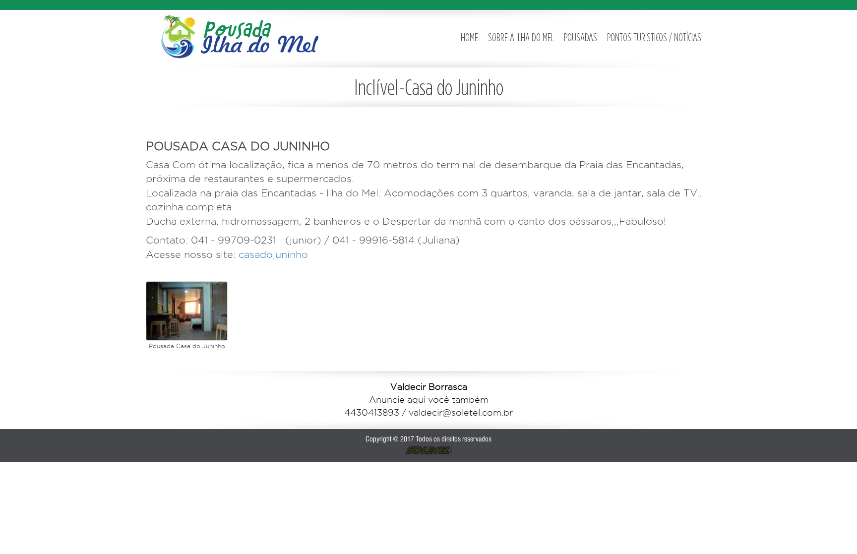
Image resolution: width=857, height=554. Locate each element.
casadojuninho (272, 254)
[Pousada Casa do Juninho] (187, 311)
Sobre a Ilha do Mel (521, 37)
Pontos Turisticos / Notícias (654, 37)
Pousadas (580, 37)
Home (469, 37)
